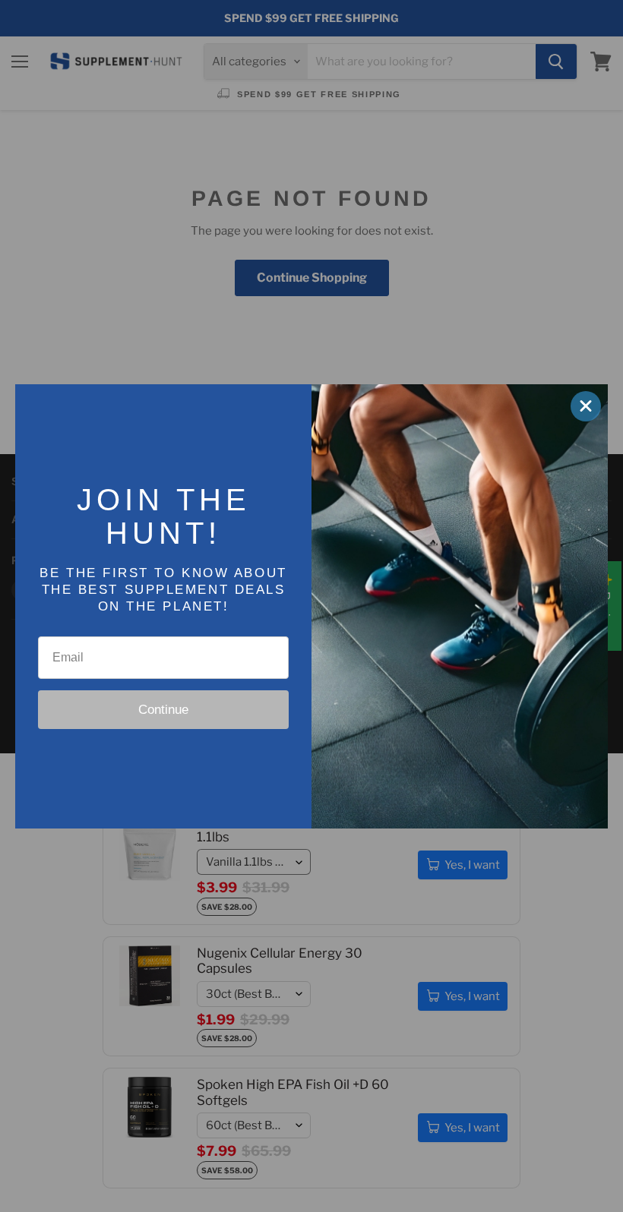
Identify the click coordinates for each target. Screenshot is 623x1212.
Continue (163, 709)
